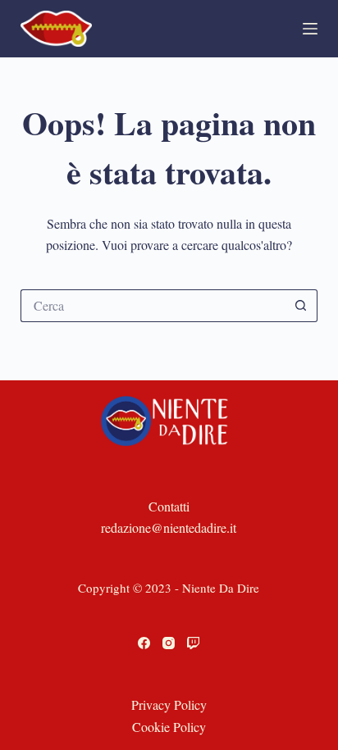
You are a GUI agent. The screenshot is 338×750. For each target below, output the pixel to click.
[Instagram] (168, 643)
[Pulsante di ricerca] (301, 305)
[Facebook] (144, 643)
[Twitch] (193, 643)
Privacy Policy (169, 704)
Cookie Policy (169, 726)
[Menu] (310, 28)
